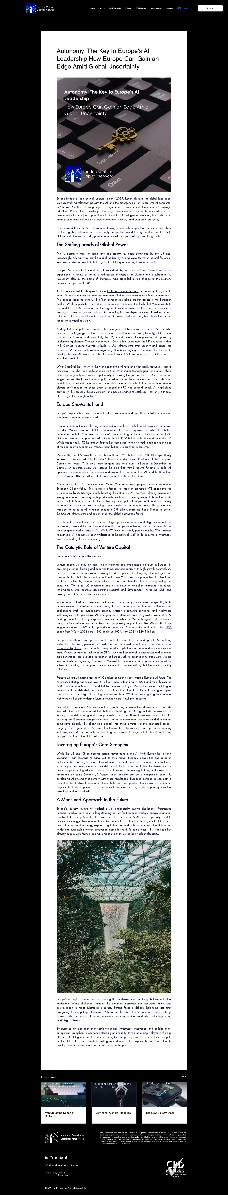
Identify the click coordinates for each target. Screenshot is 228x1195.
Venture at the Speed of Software (59, 1114)
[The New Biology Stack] (164, 1094)
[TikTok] (66, 1157)
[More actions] (169, 42)
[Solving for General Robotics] (114, 1094)
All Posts (46, 21)
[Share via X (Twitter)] (65, 1055)
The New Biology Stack (160, 1112)
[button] (182, 21)
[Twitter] (56, 1157)
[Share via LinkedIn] (73, 1055)
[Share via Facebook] (58, 1055)
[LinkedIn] (46, 1157)
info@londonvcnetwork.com (61, 1165)
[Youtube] (61, 1157)
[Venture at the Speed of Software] (63, 1094)
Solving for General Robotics (113, 1112)
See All (183, 1076)
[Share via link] (80, 1055)
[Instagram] (51, 1157)
